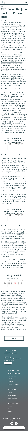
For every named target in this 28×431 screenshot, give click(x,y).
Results (10, 392)
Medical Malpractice (13, 384)
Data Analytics (12, 376)
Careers (10, 406)
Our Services (13, 370)
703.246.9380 (7, 356)
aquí (12, 35)
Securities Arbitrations (14, 373)
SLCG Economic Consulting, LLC (10, 352)
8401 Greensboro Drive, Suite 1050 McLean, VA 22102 (12, 359)
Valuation (10, 381)
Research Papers (12, 398)
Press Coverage (12, 395)
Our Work (12, 389)
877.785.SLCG (7, 357)
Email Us (8, 363)
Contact (10, 409)
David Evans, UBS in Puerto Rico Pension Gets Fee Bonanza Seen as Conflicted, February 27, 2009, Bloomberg (12, 64)
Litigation (10, 379)
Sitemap (10, 411)
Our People (13, 403)
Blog (2, 6)
